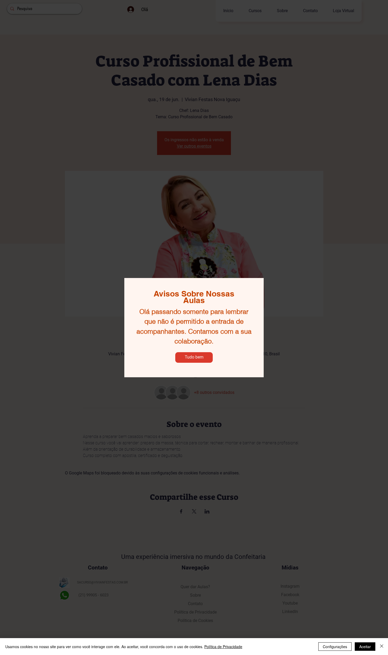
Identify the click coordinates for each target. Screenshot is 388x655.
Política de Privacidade (223, 646)
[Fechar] (381, 646)
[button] (194, 357)
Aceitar (365, 646)
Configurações (335, 646)
